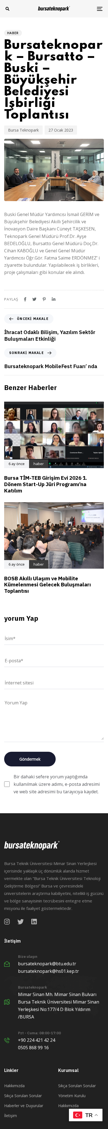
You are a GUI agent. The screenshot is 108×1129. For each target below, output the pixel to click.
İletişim (10, 1115)
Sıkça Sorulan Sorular (23, 1095)
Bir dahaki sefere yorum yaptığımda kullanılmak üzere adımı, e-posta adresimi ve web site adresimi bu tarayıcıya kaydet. (57, 784)
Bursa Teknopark (23, 130)
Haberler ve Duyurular (23, 1105)
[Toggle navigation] (86, 8)
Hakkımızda (14, 1085)
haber (13, 33)
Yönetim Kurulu (72, 1095)
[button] (7, 9)
